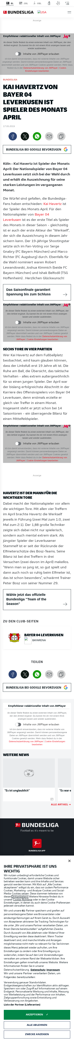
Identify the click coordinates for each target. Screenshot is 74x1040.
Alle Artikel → (61, 804)
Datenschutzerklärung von (40, 68)
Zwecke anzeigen (37, 1034)
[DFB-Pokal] (49, 3)
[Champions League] (58, 3)
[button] (69, 12)
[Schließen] (69, 861)
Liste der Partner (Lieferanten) (22, 1005)
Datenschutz (38, 970)
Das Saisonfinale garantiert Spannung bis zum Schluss (28, 292)
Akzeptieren (34, 1014)
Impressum (53, 970)
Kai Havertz (52, 204)
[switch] (18, 54)
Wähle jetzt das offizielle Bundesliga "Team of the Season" (26, 599)
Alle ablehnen (37, 1025)
